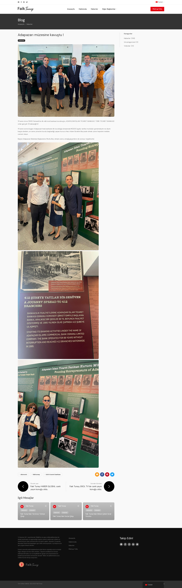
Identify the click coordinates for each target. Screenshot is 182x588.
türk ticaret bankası (53, 474)
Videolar (32, 510)
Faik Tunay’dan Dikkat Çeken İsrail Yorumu (98, 515)
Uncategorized (129, 42)
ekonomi (24, 474)
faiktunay (36, 474)
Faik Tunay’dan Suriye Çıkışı (63, 516)
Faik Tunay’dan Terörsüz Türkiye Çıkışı (32, 515)
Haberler (30, 24)
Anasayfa (21, 24)
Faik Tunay (29, 506)
